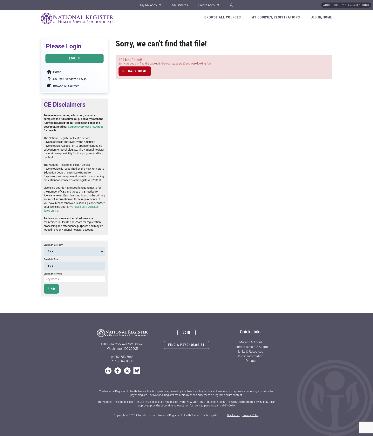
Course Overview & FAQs (69, 79)
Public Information (250, 356)
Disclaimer (233, 415)
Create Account (208, 5)
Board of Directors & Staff (251, 347)
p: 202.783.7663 (122, 357)
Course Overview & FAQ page (86, 126)
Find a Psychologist (186, 345)
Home (56, 72)
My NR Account (150, 5)
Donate (250, 361)
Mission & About (250, 342)
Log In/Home (321, 17)
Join (186, 332)
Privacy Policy (250, 415)
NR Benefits (180, 5)
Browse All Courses (222, 17)
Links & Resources (250, 351)
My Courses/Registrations (275, 17)
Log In (74, 58)
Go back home (134, 71)
